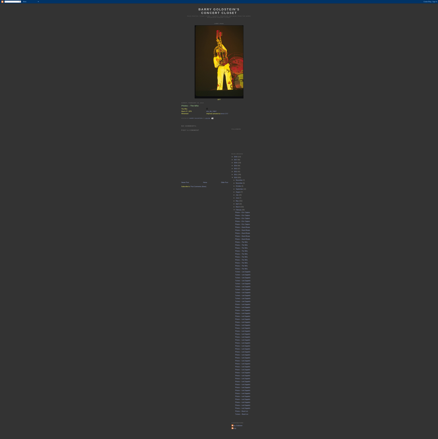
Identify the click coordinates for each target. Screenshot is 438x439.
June (237, 198)
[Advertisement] (243, 111)
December (239, 180)
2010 (236, 177)
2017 (236, 160)
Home (205, 182)
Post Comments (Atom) (198, 186)
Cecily (234, 428)
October (238, 186)
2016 (236, 163)
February (239, 210)
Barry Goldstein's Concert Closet (219, 11)
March (238, 207)
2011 (236, 174)
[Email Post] (212, 118)
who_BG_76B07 (211, 111)
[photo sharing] (207, 109)
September (239, 189)
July (237, 195)
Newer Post (185, 182)
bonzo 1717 (224, 113)
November (239, 183)
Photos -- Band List (241, 411)
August (238, 192)
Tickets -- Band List (241, 414)
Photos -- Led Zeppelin (242, 304)
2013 (236, 168)
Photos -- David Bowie (242, 227)
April (237, 204)
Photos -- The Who (241, 242)
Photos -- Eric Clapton (242, 212)
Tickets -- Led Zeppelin (242, 272)
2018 (236, 157)
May (237, 201)
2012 (236, 171)
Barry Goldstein (237, 425)
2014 (236, 165)
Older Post (224, 182)
